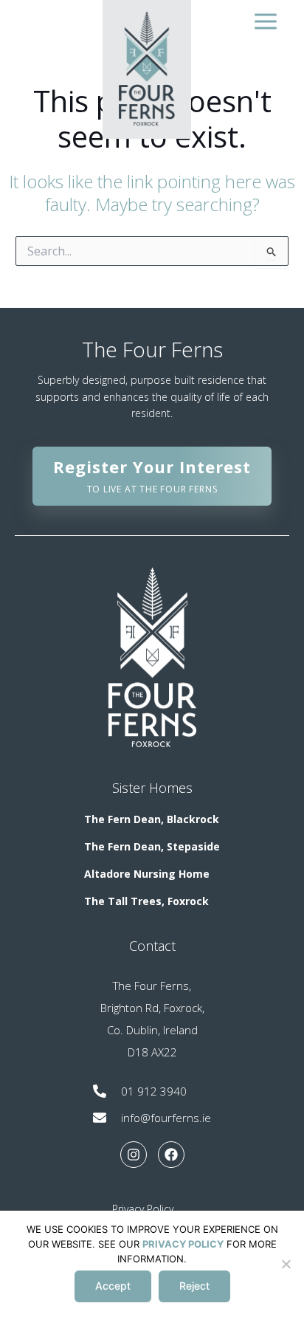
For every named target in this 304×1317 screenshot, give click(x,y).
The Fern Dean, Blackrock (151, 819)
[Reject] (285, 1263)
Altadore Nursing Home (147, 874)
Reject (194, 1285)
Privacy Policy (142, 1209)
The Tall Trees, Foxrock (146, 901)
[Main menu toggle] (265, 21)
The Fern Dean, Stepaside (152, 846)
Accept (113, 1285)
